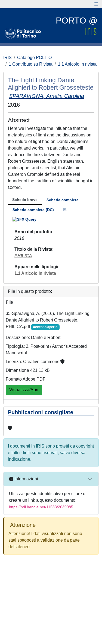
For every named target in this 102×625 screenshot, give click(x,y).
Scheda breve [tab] (25, 199)
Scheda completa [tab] (63, 200)
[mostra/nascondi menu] (96, 4)
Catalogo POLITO (34, 57)
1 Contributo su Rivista (30, 64)
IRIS (7, 57)
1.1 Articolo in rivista (77, 64)
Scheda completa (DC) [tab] (33, 210)
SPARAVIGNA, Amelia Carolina (46, 96)
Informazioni (25, 479)
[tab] (65, 210)
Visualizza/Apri (23, 389)
